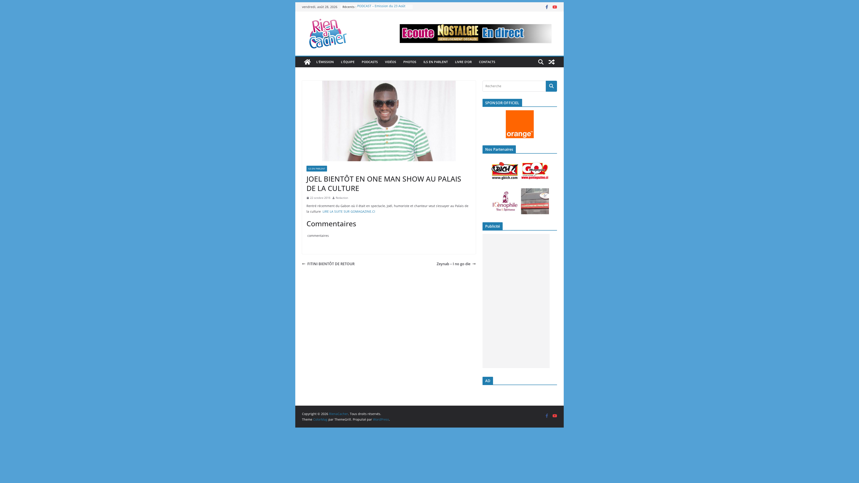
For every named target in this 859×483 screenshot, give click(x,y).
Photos (409, 62)
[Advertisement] (516, 301)
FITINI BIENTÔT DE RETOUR (331, 263)
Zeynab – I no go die (453, 263)
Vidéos (390, 62)
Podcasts (370, 62)
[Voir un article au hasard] (551, 62)
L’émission (325, 62)
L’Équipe (348, 62)
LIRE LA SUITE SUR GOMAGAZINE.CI (349, 211)
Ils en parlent (435, 62)
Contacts (487, 62)
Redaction (342, 198)
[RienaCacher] (307, 62)
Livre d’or (463, 62)
